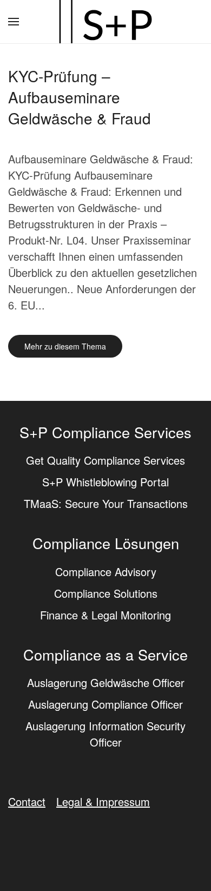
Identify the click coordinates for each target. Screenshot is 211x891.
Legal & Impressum (103, 801)
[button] (13, 21)
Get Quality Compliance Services (105, 460)
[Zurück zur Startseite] (105, 21)
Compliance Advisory (105, 571)
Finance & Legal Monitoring (105, 615)
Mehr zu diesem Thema (65, 346)
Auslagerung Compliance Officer (105, 704)
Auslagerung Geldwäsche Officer (105, 682)
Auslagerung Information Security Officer (105, 734)
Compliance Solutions (105, 593)
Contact (26, 801)
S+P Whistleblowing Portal (105, 482)
